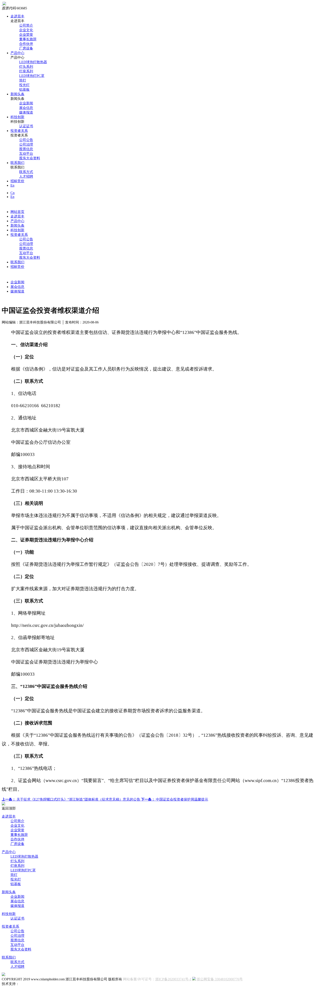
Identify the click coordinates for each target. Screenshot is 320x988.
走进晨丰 (17, 16)
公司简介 (26, 25)
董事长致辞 (28, 39)
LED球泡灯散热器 (33, 62)
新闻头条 (17, 94)
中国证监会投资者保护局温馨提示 (174, 799)
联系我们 (17, 163)
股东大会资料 (29, 158)
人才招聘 (26, 176)
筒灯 (22, 80)
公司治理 (26, 144)
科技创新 (17, 117)
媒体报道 (26, 112)
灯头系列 (26, 66)
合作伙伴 (26, 44)
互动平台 (26, 153)
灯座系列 (26, 71)
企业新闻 (26, 103)
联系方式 (26, 172)
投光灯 (24, 85)
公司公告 (26, 140)
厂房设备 (26, 48)
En (12, 185)
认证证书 (26, 126)
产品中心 (17, 53)
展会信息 (26, 108)
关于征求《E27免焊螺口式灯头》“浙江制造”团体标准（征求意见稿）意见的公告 (71, 799)
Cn (12, 193)
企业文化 (26, 30)
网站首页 (17, 212)
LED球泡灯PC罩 (31, 76)
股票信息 (26, 149)
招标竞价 (17, 181)
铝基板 (24, 89)
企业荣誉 (26, 34)
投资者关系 (19, 131)
